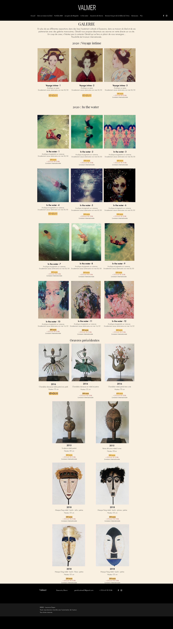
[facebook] (164, 16)
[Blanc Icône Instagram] (167, 16)
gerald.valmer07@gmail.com (83, 590)
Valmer (43, 589)
